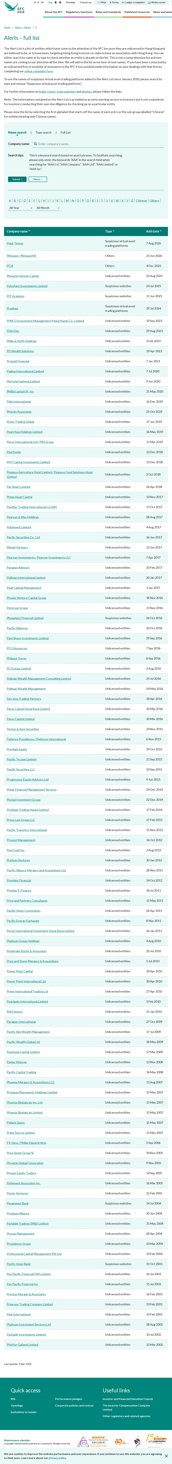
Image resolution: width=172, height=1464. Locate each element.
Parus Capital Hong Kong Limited (28, 709)
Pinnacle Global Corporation (25, 1163)
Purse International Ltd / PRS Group (30, 442)
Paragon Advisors (18, 567)
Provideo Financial (19, 880)
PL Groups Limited (19, 668)
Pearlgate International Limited (27, 1001)
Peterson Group (17, 608)
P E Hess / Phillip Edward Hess (26, 1143)
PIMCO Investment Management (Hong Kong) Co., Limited (45, 321)
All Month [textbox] (43, 208)
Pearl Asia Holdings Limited (24, 432)
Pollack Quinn (16, 1122)
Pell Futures (15, 1011)
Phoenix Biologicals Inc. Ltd (24, 1102)
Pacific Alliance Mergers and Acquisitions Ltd (36, 870)
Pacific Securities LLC (21, 769)
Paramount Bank (18, 1203)
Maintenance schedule (17, 1440)
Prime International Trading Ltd (27, 991)
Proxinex (12, 308)
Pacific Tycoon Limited (21, 759)
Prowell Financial (18, 361)
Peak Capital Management (24, 588)
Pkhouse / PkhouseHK (21, 256)
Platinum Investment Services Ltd (29, 1324)
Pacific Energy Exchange (23, 921)
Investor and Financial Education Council (128, 1398)
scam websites (66, 91)
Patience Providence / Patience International (36, 739)
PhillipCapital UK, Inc (20, 391)
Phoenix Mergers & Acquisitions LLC (31, 1082)
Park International (19, 1314)
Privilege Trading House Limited (28, 810)
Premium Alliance (18, 1213)
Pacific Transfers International (27, 830)
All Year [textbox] (14, 208)
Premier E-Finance (19, 890)
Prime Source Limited (21, 1132)
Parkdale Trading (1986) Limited (27, 1223)
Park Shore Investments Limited (28, 638)
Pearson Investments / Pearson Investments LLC (39, 557)
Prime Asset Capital (19, 497)
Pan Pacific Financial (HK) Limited (29, 1274)
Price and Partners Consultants (27, 900)
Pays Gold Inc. (16, 850)
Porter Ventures (17, 1193)
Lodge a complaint (135, 2)
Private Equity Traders (21, 1173)
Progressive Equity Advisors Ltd (28, 779)
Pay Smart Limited (18, 487)
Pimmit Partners (17, 547)
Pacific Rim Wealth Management (28, 1032)
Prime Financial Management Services (32, 789)
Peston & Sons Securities (23, 729)
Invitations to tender (24, 1412)
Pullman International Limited (26, 577)
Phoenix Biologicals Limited (24, 1112)
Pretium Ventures (18, 860)
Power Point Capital (20, 971)
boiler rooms (47, 91)
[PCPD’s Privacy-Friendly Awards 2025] (91, 1441)
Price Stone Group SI (20, 1153)
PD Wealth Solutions (20, 351)
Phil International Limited (23, 381)
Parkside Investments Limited (26, 1334)
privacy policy (57, 1457)
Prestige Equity (17, 749)
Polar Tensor (15, 243)
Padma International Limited (25, 371)
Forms (115, 2)
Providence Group (19, 1244)
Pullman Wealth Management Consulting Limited (39, 678)
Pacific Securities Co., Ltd (23, 537)
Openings (17, 1405)
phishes (87, 91)
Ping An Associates (19, 411)
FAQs (103, 2)
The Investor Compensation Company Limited (126, 1407)
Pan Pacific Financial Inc (22, 1284)
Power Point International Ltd (26, 981)
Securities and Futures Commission (21, 7)
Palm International (19, 401)
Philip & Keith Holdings (22, 341)
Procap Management (20, 1233)
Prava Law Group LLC (21, 820)
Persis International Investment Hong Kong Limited (40, 931)
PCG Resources (17, 648)
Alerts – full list (23, 27)
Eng (50, 2)
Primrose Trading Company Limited (30, 1304)
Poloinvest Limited (19, 527)
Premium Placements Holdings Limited (32, 1092)
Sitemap (70, 2)
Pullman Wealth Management (26, 688)
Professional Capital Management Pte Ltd (34, 1254)
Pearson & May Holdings (23, 517)
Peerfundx (14, 452)
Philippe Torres (17, 658)
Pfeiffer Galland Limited (22, 1344)
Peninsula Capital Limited (23, 1052)
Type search (44, 132)
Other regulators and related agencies (126, 1416)
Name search (17, 132)
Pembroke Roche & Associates (27, 951)
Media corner (159, 2)
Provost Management (21, 840)
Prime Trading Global (20, 422)
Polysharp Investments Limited (27, 286)
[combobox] (20, 208)
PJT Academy (15, 296)
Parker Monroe (17, 1062)
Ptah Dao (13, 331)
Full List (66, 132)
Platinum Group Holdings (23, 941)
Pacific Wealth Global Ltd (23, 1042)
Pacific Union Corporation (23, 910)
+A (42, 2)
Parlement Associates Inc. (24, 1183)
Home (7, 27)
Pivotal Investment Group (23, 799)
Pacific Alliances (17, 628)
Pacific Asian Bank (19, 1264)
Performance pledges (68, 1398)
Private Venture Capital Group (26, 598)
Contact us (86, 2)
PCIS (10, 266)
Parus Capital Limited (20, 719)
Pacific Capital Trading (21, 1072)
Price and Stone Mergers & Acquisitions (33, 961)
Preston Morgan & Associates (26, 1294)
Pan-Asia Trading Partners (24, 699)
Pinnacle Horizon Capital (23, 276)
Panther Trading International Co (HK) (32, 507)
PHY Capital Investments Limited (28, 462)
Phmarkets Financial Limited (25, 618)
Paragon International (21, 1021)
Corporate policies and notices (74, 1405)
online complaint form (38, 71)
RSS (13, 1398)
